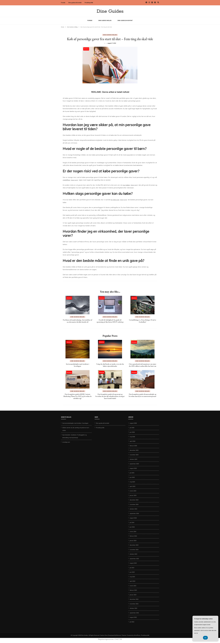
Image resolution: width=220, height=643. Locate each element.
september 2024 (134, 513)
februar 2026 (133, 445)
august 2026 (133, 423)
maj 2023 (132, 576)
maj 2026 (132, 436)
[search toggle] (158, 2)
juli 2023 (132, 567)
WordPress (137, 635)
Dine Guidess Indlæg (104, 20)
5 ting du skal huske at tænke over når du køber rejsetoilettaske (110, 365)
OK (205, 638)
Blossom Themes (121, 635)
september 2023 (134, 558)
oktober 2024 (133, 509)
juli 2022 (132, 622)
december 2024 (134, 500)
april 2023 (132, 581)
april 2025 (132, 486)
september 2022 (134, 613)
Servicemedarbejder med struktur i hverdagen (77, 365)
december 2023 (134, 545)
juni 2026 (132, 432)
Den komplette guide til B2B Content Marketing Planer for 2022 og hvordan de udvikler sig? (77, 396)
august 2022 (133, 617)
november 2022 (134, 604)
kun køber (126, 185)
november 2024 (134, 504)
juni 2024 (132, 527)
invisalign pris (66, 442)
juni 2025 (132, 477)
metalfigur (66, 180)
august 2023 (133, 563)
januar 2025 (133, 495)
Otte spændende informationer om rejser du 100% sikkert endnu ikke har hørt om (142, 365)
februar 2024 (133, 536)
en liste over (115, 200)
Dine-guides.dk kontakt (74, 2)
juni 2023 (132, 572)
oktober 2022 (133, 608)
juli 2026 (132, 427)
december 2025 (134, 450)
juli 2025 (132, 473)
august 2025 (133, 468)
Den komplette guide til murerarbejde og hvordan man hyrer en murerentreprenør (142, 395)
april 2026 (132, 441)
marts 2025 (133, 491)
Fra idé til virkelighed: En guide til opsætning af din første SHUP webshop (110, 321)
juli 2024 (132, 522)
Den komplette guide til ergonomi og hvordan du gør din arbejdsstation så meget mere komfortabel (110, 396)
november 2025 (134, 455)
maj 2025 (132, 482)
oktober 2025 (133, 459)
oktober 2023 (133, 554)
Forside (63, 2)
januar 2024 (133, 540)
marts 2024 (133, 531)
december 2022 (134, 599)
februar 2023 (133, 590)
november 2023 (134, 549)
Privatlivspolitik (89, 2)
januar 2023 (133, 595)
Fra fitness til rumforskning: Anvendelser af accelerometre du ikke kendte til (77, 321)
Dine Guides (110, 11)
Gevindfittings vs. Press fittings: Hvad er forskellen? (142, 321)
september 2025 (134, 464)
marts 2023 (133, 585)
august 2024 (133, 518)
